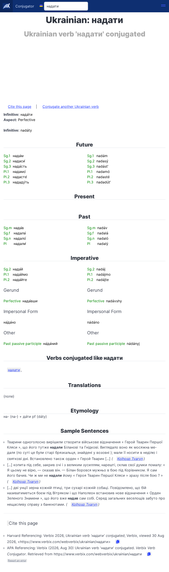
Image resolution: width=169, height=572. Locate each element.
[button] (163, 6)
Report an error (17, 560)
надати (14, 370)
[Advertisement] (84, 69)
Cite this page (19, 106)
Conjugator (24, 6)
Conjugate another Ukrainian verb (70, 106)
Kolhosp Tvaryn (130, 458)
